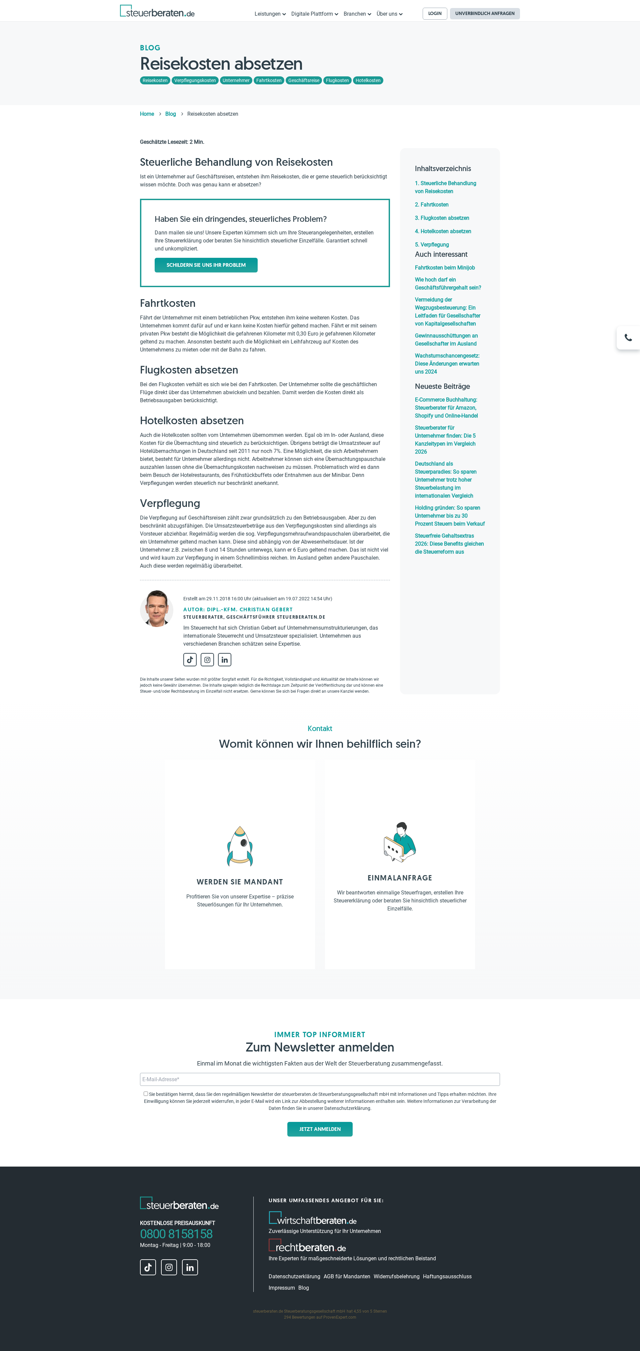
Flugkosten (337, 80)
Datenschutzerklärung (347, 1108)
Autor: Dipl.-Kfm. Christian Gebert (238, 609)
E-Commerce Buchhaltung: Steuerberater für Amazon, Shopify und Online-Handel (446, 408)
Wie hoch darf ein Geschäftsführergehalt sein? (448, 283)
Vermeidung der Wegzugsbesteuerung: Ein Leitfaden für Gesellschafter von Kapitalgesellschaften (447, 311)
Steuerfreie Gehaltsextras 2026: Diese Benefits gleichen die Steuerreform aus (449, 544)
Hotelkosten (368, 80)
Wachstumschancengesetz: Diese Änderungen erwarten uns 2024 (447, 364)
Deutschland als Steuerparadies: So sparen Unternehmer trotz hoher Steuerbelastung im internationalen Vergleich (446, 480)
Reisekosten (155, 80)
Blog (303, 1288)
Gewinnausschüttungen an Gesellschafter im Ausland (446, 339)
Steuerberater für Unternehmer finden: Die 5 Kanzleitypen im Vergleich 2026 (445, 440)
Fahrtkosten (269, 80)
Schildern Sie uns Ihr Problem (206, 264)
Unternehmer (236, 80)
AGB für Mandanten (347, 1276)
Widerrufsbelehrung (397, 1276)
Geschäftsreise (303, 80)
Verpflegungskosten (195, 80)
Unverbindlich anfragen (485, 13)
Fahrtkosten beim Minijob (445, 267)
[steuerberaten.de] (157, 10)
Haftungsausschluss (447, 1276)
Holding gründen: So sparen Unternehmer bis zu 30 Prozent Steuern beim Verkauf (450, 516)
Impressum (282, 1288)
